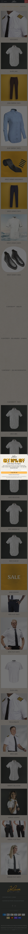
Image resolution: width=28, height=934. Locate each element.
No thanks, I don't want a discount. (14, 474)
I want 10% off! (14, 472)
